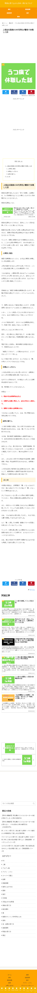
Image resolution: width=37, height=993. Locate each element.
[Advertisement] (18, 47)
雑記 (4, 935)
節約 (4, 920)
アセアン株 (6, 868)
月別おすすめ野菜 (8, 902)
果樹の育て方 (7, 905)
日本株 (5, 898)
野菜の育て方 (7, 931)
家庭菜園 (5, 883)
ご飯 (4, 864)
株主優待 (5, 909)
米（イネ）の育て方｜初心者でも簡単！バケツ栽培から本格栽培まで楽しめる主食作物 (17, 832)
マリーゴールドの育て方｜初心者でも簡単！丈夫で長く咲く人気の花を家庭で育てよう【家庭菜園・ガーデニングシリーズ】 (17, 839)
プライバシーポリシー (27, 985)
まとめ (8, 176)
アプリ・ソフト (8, 872)
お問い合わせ (9, 985)
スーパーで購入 (8, 875)
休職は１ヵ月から (13, 171)
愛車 (4, 890)
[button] (33, 803)
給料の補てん (12, 174)
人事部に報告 (12, 168)
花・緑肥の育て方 (8, 924)
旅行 (4, 894)
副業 (4, 879)
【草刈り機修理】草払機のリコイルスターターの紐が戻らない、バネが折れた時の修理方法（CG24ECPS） (17, 824)
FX (3, 860)
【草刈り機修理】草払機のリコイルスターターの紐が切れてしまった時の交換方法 (17, 817)
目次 (16, 161)
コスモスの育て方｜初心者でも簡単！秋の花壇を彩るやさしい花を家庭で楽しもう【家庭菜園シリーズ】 (17, 848)
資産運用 (5, 928)
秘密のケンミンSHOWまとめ (12, 916)
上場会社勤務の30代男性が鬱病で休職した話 (19, 166)
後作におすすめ (8, 887)
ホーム (9, 975)
